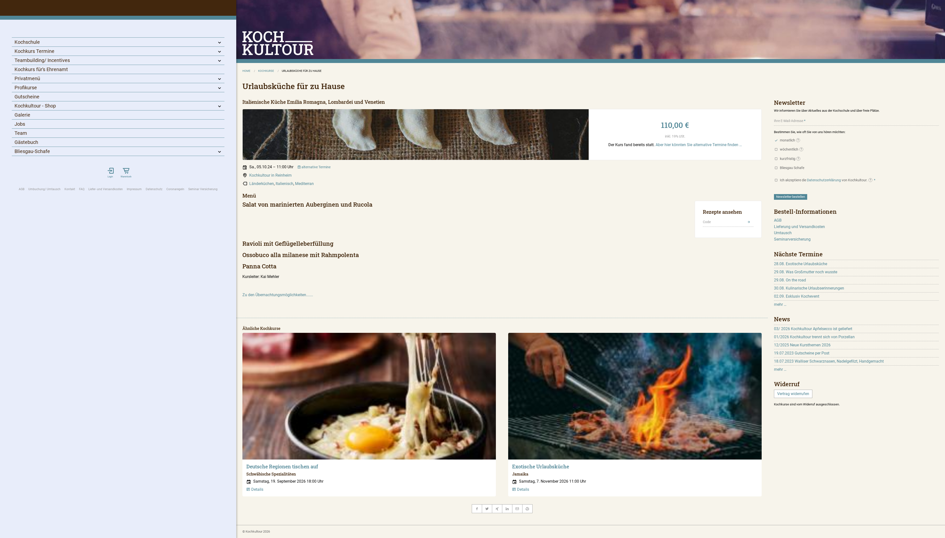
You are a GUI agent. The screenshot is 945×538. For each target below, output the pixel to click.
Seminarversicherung (792, 239)
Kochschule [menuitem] (27, 42)
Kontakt (69, 189)
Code (707, 222)
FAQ (81, 189)
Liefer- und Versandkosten (105, 189)
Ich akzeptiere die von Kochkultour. (825, 180)
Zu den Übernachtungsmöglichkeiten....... (277, 294)
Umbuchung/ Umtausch (44, 189)
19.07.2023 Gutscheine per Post (801, 353)
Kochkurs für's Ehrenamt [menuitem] (41, 69)
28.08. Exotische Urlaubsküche (800, 263)
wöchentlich (791, 149)
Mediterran (304, 183)
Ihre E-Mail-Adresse (788, 121)
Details (256, 489)
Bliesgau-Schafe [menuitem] (32, 151)
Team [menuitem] (21, 133)
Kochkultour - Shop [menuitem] (35, 106)
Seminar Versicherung (203, 189)
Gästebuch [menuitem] (26, 142)
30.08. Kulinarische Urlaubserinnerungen (809, 288)
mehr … (780, 304)
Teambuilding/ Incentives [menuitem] (42, 60)
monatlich (789, 140)
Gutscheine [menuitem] (27, 97)
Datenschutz (154, 189)
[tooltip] (798, 140)
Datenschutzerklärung (824, 180)
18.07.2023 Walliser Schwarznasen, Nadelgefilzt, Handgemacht (829, 361)
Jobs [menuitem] (20, 124)
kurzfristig (789, 159)
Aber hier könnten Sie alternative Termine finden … (699, 144)
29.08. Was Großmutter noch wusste (805, 272)
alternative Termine (316, 167)
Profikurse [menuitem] (26, 88)
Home (246, 71)
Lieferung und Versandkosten (799, 226)
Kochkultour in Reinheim (270, 175)
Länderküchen (261, 183)
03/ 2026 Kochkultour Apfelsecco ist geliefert (813, 328)
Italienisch (284, 183)
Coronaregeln (175, 189)
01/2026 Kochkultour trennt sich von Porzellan (814, 337)
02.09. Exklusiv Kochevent (796, 296)
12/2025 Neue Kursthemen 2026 (802, 345)
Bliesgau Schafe (792, 168)
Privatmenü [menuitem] (27, 78)
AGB (21, 189)
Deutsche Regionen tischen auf (282, 466)
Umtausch (783, 233)
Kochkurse (266, 71)
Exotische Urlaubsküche (540, 466)
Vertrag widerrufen (793, 393)
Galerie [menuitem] (22, 115)
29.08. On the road (790, 280)
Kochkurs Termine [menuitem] (34, 51)
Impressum (134, 189)
